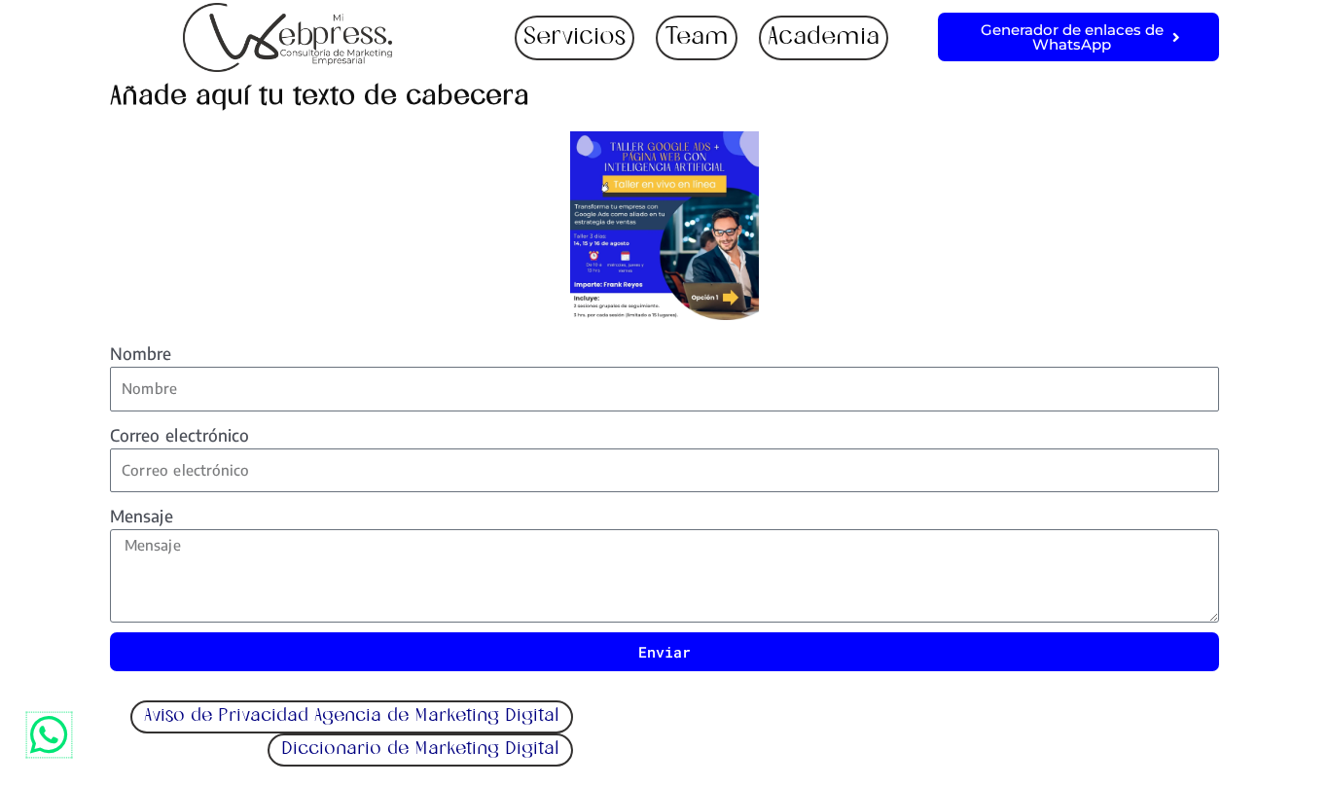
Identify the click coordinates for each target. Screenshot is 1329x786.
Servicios (574, 38)
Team (696, 38)
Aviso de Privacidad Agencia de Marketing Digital (351, 716)
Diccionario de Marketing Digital (420, 749)
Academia (824, 38)
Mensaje (141, 515)
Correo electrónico (180, 435)
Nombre (141, 353)
